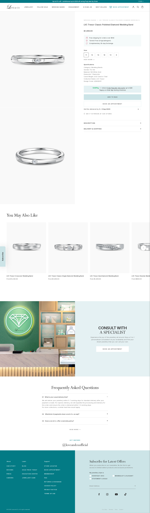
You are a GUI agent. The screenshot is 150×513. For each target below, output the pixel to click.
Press (9, 474)
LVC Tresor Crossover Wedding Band (20, 276)
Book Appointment (121, 7)
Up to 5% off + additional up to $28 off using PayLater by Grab (75, 1)
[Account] (133, 7)
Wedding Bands (90, 20)
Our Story (11, 466)
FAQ (45, 478)
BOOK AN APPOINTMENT (112, 104)
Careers (10, 478)
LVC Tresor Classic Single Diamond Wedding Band (66, 276)
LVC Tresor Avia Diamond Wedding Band (104, 276)
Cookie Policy (50, 486)
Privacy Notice (50, 489)
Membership (49, 474)
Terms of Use (49, 493)
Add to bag (113, 97)
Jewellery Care (29, 478)
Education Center (30, 474)
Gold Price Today (29, 470)
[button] (138, 109)
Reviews (10, 470)
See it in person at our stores (99, 113)
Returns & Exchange (53, 482)
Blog (24, 466)
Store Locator (50, 466)
